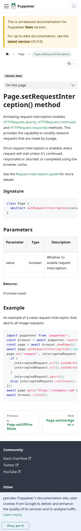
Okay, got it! (15, 525)
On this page (16, 85)
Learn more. (12, 514)
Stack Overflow (15, 458)
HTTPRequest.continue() (57, 122)
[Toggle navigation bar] (6, 6)
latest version (19, 41)
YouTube (10, 471)
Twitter (9, 465)
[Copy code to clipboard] (72, 203)
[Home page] (7, 54)
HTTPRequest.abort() (19, 122)
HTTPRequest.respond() (29, 127)
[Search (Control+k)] (74, 6)
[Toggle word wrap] (65, 203)
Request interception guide (37, 174)
